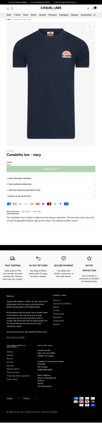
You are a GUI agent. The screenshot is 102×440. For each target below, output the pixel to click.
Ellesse (10, 151)
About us (56, 300)
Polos (25, 15)
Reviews (56, 324)
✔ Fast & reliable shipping (19, 178)
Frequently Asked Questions (18, 376)
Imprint (56, 307)
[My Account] (88, 8)
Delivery (26, 212)
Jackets (42, 15)
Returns (10, 359)
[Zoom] (89, 27)
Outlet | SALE (12, 379)
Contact (56, 310)
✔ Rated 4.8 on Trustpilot (19, 196)
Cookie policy (58, 321)
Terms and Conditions (62, 303)
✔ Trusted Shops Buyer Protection (23, 190)
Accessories (86, 15)
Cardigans (63, 15)
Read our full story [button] (16, 337)
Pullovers (52, 15)
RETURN (37, 212)
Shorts (33, 15)
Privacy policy (58, 314)
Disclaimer (57, 317)
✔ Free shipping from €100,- (20, 184)
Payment (10, 355)
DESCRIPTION (13, 212)
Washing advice (13, 369)
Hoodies (74, 15)
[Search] (12, 8)
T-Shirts (17, 15)
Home (9, 19)
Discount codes (13, 372)
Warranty (10, 365)
